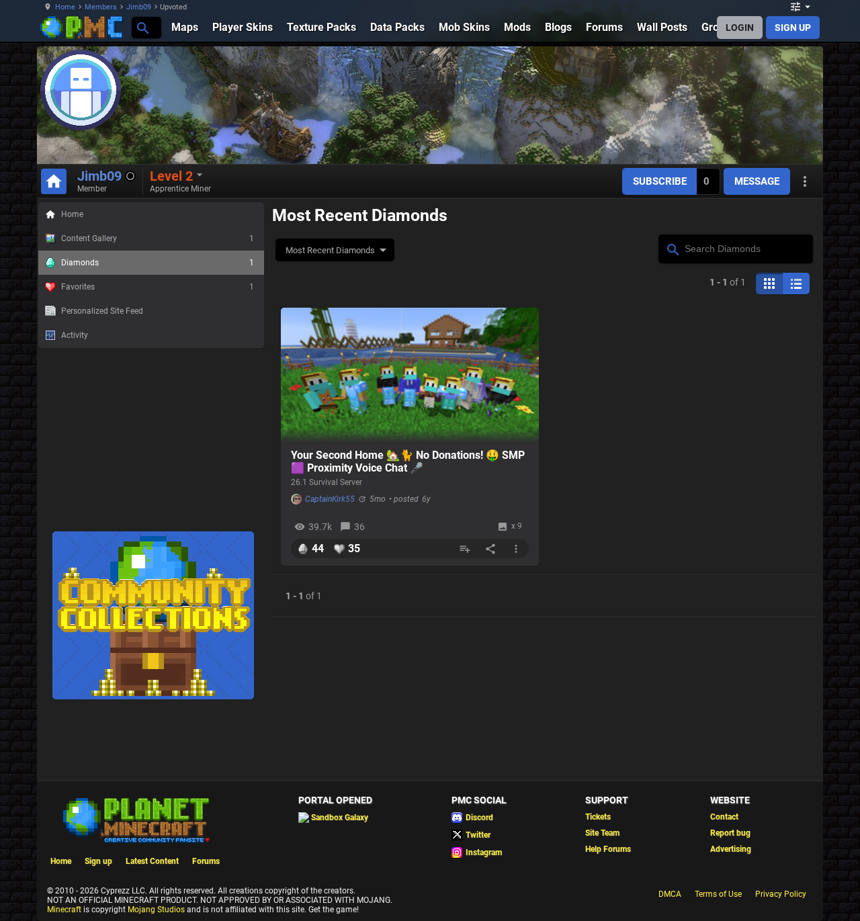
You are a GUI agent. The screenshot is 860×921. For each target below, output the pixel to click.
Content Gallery (157, 238)
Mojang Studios (156, 909)
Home (65, 7)
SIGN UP (793, 27)
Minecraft (64, 909)
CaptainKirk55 (330, 499)
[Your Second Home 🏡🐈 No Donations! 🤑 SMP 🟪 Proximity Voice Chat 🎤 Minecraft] (410, 375)
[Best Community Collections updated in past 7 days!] (153, 696)
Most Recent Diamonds (330, 250)
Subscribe (660, 181)
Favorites (157, 287)
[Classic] (796, 283)
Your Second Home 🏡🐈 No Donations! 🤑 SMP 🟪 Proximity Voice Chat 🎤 (408, 461)
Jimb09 (138, 7)
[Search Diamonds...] (672, 248)
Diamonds (157, 262)
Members (101, 7)
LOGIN (740, 27)
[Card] (769, 283)
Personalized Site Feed (102, 311)
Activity (74, 335)
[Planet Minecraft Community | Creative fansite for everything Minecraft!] (135, 818)
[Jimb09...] (142, 27)
